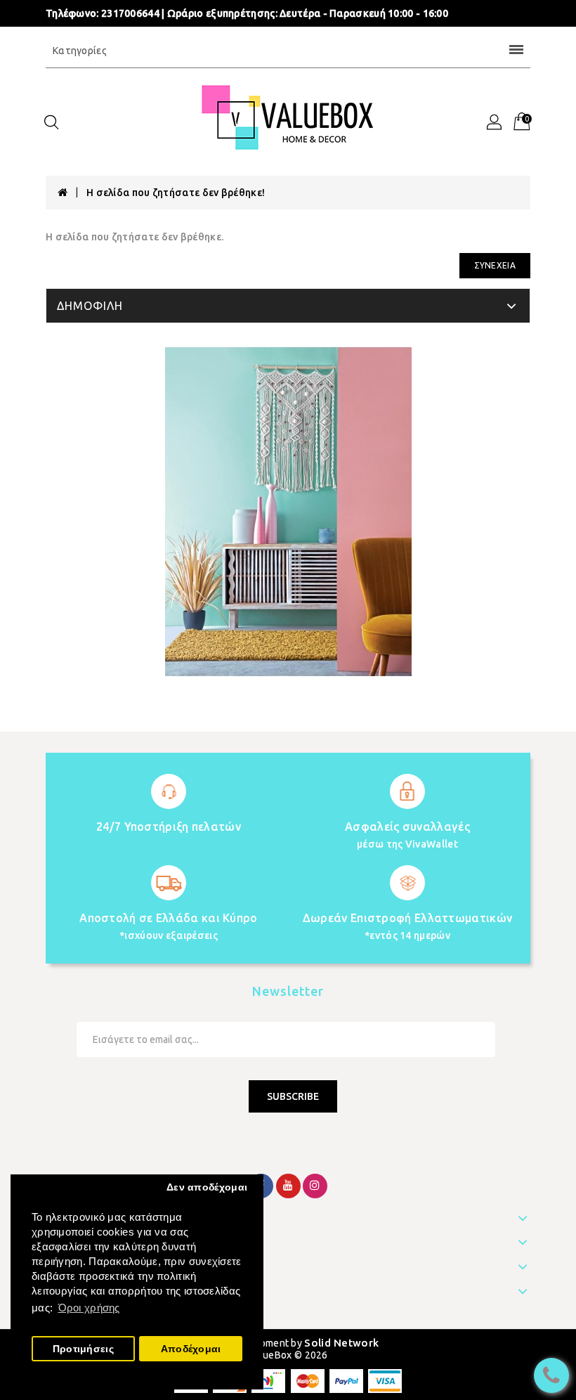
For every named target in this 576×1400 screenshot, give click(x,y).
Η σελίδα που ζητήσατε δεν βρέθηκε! (175, 192)
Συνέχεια (495, 265)
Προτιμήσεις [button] (83, 1349)
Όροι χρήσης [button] (89, 1308)
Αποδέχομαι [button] (191, 1349)
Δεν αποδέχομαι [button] (206, 1187)
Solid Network (341, 1343)
